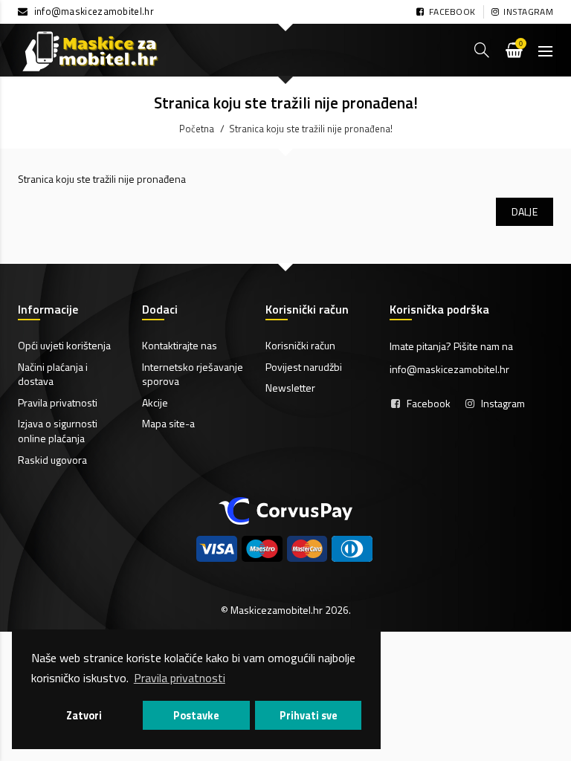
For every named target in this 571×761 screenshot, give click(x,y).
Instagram (503, 403)
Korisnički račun (300, 345)
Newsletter (290, 387)
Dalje (525, 211)
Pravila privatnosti (57, 402)
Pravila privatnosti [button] (179, 678)
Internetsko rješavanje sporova (192, 374)
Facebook (429, 403)
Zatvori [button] (84, 715)
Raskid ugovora (52, 459)
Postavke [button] (196, 715)
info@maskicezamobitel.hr (94, 11)
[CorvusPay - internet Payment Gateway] (285, 509)
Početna (196, 128)
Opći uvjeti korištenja (64, 345)
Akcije (155, 402)
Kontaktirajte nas (179, 345)
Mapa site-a (168, 423)
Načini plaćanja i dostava (53, 374)
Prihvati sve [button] (309, 715)
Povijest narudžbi (303, 367)
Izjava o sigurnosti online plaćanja (57, 430)
